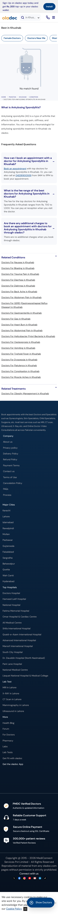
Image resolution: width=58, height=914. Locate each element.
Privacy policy (10, 447)
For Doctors (9, 734)
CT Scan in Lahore (12, 699)
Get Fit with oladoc (12, 758)
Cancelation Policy (12, 483)
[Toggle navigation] (53, 17)
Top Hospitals (10, 587)
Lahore (6, 516)
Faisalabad (8, 552)
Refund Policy (10, 459)
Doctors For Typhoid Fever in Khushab (21, 353)
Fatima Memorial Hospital (16, 610)
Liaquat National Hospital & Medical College (25, 675)
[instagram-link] (24, 878)
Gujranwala (8, 546)
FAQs (5, 489)
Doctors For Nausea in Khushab (17, 262)
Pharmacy (8, 740)
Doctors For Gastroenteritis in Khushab (21, 312)
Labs (5, 746)
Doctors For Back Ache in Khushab (19, 291)
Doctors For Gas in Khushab (15, 318)
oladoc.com (50, 865)
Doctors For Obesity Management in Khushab (25, 393)
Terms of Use (10, 477)
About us (7, 441)
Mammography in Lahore (16, 705)
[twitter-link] (14, 878)
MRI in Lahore (9, 687)
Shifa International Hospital (16, 628)
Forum (6, 728)
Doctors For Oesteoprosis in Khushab (20, 342)
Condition (33, 97)
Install (49, 6)
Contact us (9, 471)
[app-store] (17, 774)
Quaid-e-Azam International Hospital (22, 634)
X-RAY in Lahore (11, 693)
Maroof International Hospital (18, 646)
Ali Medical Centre (12, 622)
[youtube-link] (29, 878)
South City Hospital (13, 652)
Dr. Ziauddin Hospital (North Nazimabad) (24, 658)
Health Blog (8, 723)
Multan (6, 534)
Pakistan (12, 97)
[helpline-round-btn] (47, 17)
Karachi (6, 510)
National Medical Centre (15, 669)
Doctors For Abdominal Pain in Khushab (22, 330)
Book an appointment (15, 168)
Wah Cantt (8, 575)
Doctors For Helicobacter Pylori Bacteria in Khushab (28, 336)
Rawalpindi (8, 528)
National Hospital (11, 605)
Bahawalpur (9, 563)
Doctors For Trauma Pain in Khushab (20, 274)
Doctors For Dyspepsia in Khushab (19, 359)
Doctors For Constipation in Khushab (20, 371)
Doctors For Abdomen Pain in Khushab (21, 297)
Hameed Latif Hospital (14, 599)
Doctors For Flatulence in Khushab (19, 365)
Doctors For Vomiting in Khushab (18, 347)
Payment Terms (11, 465)
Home (3, 97)
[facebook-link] (19, 878)
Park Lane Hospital (12, 664)
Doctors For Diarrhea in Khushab (18, 279)
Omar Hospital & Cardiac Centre (20, 616)
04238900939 (23, 175)
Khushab (22, 97)
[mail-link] (34, 878)
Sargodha (8, 558)
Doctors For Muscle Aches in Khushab (21, 377)
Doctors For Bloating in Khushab (17, 268)
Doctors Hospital (11, 593)
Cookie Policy (14, 908)
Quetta (6, 569)
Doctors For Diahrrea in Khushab (18, 285)
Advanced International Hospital (19, 640)
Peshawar (8, 540)
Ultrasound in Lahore (13, 711)
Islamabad (8, 522)
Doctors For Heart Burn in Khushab (19, 324)
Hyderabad (8, 581)
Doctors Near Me (36, 38)
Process (7, 495)
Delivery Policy (10, 453)
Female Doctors (12, 38)
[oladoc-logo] (9, 17)
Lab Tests (8, 752)
